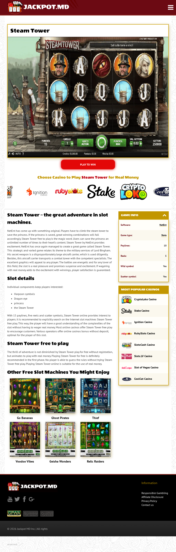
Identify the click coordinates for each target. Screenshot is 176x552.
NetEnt (163, 224)
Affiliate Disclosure (152, 497)
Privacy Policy (149, 501)
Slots (164, 235)
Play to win (88, 164)
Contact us (147, 505)
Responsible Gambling (154, 493)
